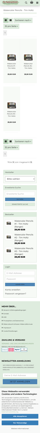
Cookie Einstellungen (10, 331)
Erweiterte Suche (20, 204)
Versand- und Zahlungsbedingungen (18, 343)
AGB (4, 317)
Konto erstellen (12, 290)
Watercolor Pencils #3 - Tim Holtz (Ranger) (11, 114)
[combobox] (23, 20)
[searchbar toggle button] (26, 3)
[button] (5, 20)
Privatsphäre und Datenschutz (13, 321)
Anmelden (20, 284)
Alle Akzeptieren (20, 416)
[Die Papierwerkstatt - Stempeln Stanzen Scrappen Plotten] (10, 3)
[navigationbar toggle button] (37, 3)
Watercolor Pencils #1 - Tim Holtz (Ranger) (11, 66)
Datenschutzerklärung (10, 412)
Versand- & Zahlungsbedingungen (14, 310)
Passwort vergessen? (15, 293)
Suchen (20, 199)
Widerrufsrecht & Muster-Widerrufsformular (18, 324)
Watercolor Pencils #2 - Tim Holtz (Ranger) (28, 66)
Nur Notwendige (20, 423)
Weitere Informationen (20, 429)
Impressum (7, 328)
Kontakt (6, 313)
